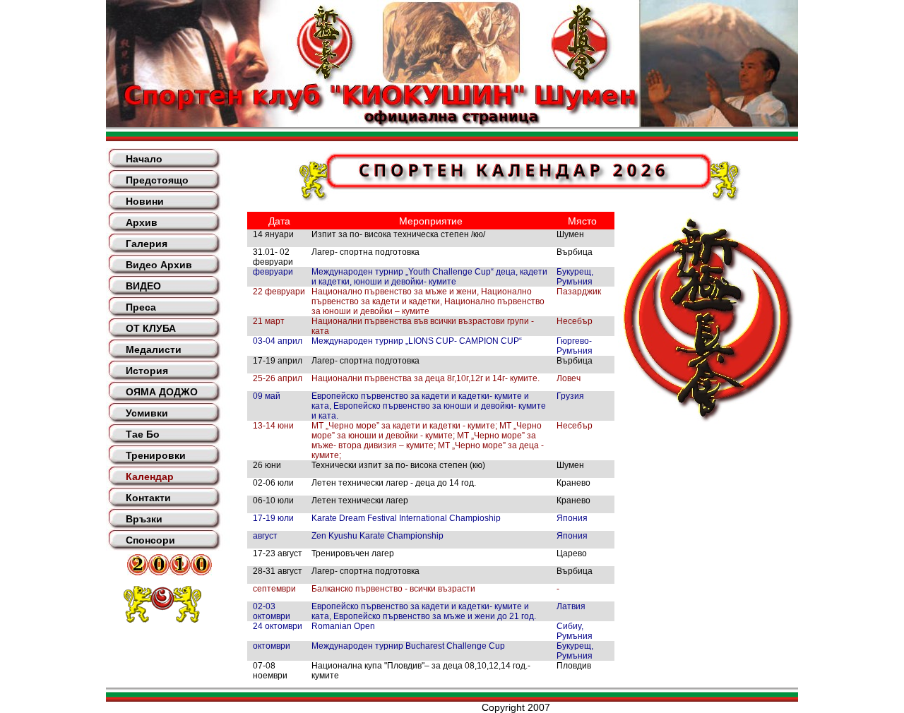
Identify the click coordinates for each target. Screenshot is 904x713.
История (147, 370)
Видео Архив (159, 264)
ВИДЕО (143, 286)
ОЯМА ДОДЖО (162, 391)
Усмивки (147, 413)
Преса (141, 307)
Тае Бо (143, 434)
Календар (150, 476)
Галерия (146, 243)
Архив (141, 222)
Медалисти (154, 349)
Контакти (148, 497)
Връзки (144, 519)
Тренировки (156, 455)
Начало (144, 158)
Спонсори (150, 540)
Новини (145, 201)
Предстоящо (157, 180)
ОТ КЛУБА (151, 328)
